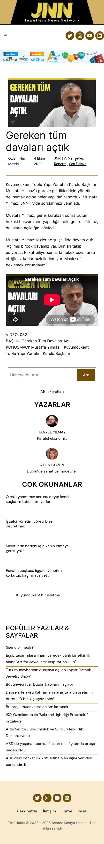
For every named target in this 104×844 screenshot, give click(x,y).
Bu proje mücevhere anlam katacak (37, 706)
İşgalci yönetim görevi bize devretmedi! (29, 524)
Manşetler (75, 158)
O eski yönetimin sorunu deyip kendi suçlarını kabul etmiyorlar (38, 499)
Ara (86, 374)
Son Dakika (77, 164)
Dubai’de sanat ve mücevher (52, 471)
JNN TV (60, 158)
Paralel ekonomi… (52, 438)
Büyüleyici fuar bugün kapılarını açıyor (39, 684)
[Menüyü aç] (5, 36)
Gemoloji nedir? (20, 647)
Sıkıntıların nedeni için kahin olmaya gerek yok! (37, 548)
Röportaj (60, 164)
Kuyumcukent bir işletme (38, 595)
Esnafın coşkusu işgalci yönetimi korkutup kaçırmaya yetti (34, 573)
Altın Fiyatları (52, 391)
